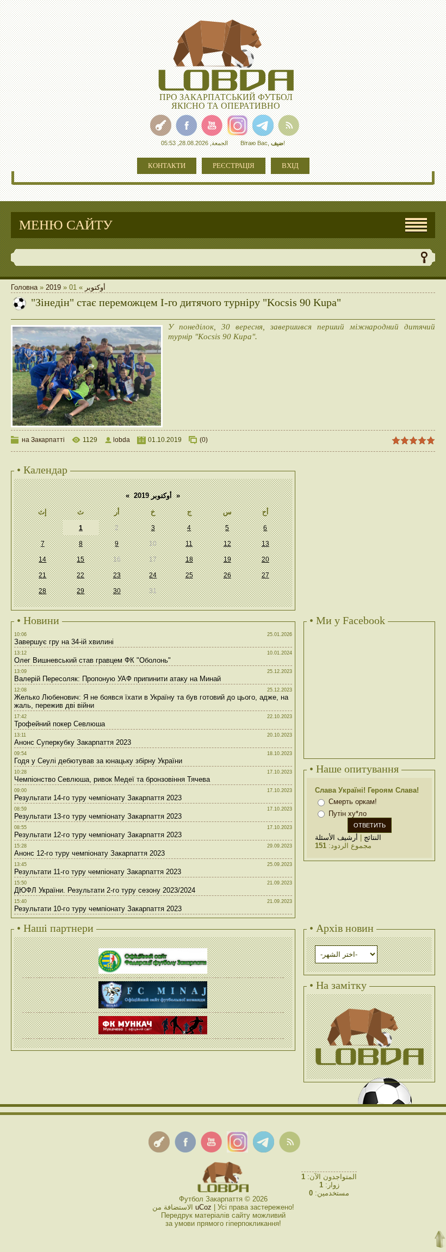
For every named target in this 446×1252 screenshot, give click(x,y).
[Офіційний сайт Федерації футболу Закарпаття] (152, 949)
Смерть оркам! (353, 802)
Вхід (290, 165)
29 (80, 591)
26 (227, 575)
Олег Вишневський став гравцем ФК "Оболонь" (92, 660)
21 (42, 575)
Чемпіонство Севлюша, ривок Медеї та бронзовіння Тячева (112, 779)
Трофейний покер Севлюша (59, 724)
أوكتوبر (95, 287)
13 (265, 543)
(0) (204, 440)
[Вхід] (160, 125)
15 (80, 559)
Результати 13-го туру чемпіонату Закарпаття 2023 (98, 816)
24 (153, 575)
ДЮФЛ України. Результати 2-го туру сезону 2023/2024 (104, 890)
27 (265, 575)
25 (189, 575)
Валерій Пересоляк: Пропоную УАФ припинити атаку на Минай (117, 679)
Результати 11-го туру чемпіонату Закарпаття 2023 (97, 872)
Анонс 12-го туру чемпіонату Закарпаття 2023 (89, 853)
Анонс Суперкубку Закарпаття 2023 (72, 742)
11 (189, 543)
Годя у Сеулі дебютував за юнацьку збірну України (98, 761)
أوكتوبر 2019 (153, 495)
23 (117, 575)
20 (265, 559)
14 (42, 559)
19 (227, 559)
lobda (121, 440)
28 (42, 591)
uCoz (203, 1207)
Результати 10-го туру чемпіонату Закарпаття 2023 (98, 909)
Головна (24, 287)
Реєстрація (234, 165)
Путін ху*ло (348, 813)
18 (189, 559)
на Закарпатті (43, 440)
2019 (53, 287)
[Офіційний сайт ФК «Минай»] (152, 983)
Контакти (166, 165)
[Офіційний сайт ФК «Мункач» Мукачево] (152, 1017)
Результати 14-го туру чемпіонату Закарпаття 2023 (98, 798)
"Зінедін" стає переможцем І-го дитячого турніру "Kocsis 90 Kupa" (186, 302)
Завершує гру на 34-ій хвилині (64, 642)
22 (80, 575)
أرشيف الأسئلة (336, 837)
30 (117, 591)
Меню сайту (66, 224)
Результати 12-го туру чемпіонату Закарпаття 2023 (98, 835)
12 (227, 543)
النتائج (372, 837)
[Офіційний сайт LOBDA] (369, 1006)
